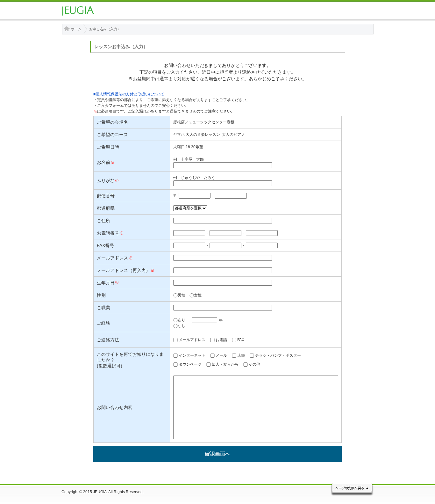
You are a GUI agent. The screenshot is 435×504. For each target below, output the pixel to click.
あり (181, 320)
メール (221, 355)
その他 (254, 364)
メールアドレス (192, 340)
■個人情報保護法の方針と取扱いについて (128, 94)
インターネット (192, 355)
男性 (181, 295)
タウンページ (190, 364)
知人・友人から (225, 364)
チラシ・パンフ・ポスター (278, 355)
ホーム (76, 29)
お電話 (221, 340)
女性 (198, 295)
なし (181, 326)
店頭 (241, 355)
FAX (240, 340)
